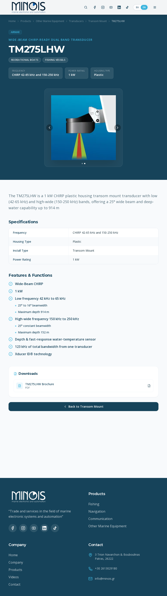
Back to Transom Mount (85, 406)
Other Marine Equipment (50, 21)
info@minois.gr (105, 579)
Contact (14, 584)
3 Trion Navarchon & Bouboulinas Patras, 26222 (117, 557)
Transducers (76, 21)
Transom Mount (97, 21)
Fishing (93, 504)
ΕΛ (137, 7)
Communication (100, 518)
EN (144, 7)
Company (16, 562)
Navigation (96, 511)
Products (26, 21)
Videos (14, 577)
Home (12, 21)
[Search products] (85, 7)
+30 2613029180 (106, 568)
